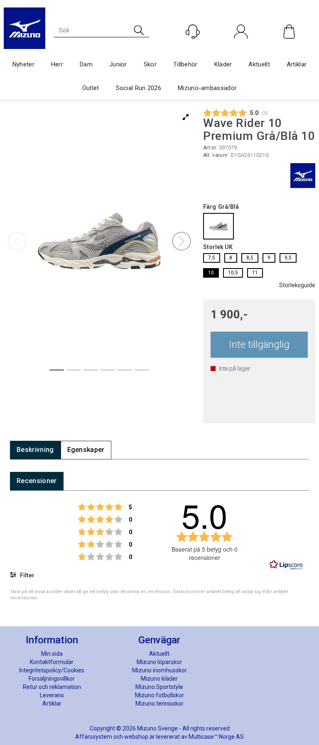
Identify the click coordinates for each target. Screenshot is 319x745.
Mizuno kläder (159, 678)
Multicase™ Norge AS (216, 736)
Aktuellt (259, 64)
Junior (118, 64)
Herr (57, 64)
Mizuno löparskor (159, 662)
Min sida (52, 653)
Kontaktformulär (52, 662)
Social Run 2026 (139, 88)
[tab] (35, 450)
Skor (150, 64)
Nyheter (23, 64)
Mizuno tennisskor (159, 703)
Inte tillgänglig (259, 344)
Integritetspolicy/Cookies (51, 670)
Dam (86, 64)
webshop (136, 736)
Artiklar (297, 64)
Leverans (52, 695)
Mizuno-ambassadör (207, 88)
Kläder (223, 64)
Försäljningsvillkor (52, 678)
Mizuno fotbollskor (159, 695)
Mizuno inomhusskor (159, 670)
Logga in (241, 49)
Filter (26, 575)
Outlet (90, 88)
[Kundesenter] (193, 31)
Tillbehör (185, 64)
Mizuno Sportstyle (159, 687)
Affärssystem (93, 736)
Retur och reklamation (52, 687)
